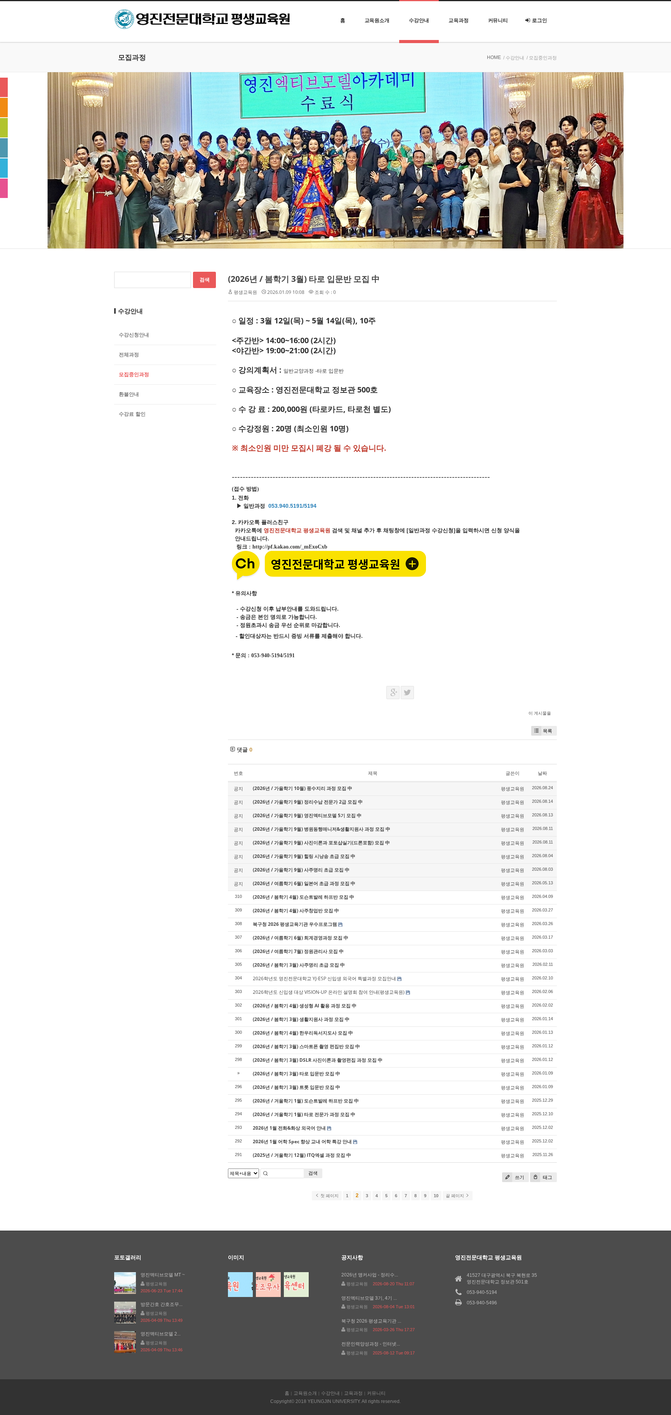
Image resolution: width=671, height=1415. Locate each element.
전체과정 (129, 355)
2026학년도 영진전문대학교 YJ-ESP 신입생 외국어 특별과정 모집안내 (324, 978)
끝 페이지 (455, 1195)
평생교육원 (245, 292)
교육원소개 (377, 20)
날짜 (542, 773)
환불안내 (129, 394)
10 (436, 1195)
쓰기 (519, 1177)
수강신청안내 (134, 335)
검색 (313, 1173)
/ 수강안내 (513, 58)
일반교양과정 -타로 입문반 (314, 371)
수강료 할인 (132, 414)
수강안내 (419, 20)
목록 (547, 730)
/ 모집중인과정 (542, 58)
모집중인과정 (134, 374)
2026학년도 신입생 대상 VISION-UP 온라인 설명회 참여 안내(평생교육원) (329, 992)
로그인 (539, 20)
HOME (494, 57)
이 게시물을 (539, 713)
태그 (547, 1177)
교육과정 (458, 20)
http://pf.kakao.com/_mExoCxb (289, 547)
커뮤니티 (498, 20)
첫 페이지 (329, 1195)
